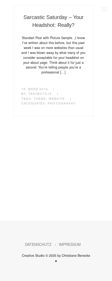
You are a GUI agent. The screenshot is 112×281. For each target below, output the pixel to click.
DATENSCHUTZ (38, 244)
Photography (62, 103)
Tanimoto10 (40, 93)
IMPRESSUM (73, 244)
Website (57, 98)
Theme (40, 98)
